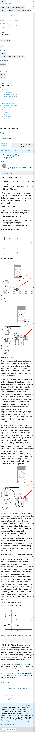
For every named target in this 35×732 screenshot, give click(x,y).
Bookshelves (21, 150)
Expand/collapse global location (33, 150)
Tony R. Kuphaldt (13, 165)
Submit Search (5, 40)
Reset (3, 53)
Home (9, 150)
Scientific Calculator (9, 103)
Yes (5, 698)
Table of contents (9, 173)
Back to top (4, 682)
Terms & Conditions (15, 721)
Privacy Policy (5, 721)
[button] (7, 116)
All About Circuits (12, 169)
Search (3, 729)
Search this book (5, 34)
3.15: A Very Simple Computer (19, 664)
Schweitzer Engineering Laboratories (18, 167)
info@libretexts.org (8, 724)
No (11, 698)
